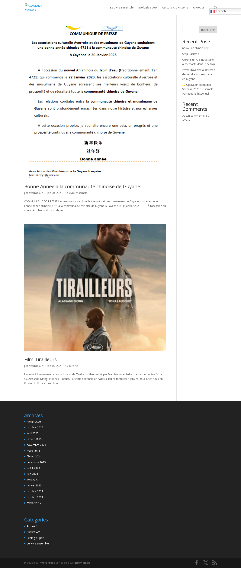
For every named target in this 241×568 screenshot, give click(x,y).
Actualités (33, 526)
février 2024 (34, 456)
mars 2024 (33, 451)
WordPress (47, 562)
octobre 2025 (35, 427)
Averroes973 (36, 193)
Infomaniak (82, 562)
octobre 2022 (35, 491)
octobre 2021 (35, 497)
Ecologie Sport (35, 538)
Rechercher (208, 29)
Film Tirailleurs (40, 359)
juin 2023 (32, 474)
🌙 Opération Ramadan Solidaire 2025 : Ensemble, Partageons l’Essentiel (198, 89)
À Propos (198, 7)
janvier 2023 (34, 485)
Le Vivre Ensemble (121, 7)
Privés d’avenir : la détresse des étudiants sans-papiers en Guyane (198, 74)
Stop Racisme (190, 54)
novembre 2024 (36, 445)
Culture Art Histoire (175, 7)
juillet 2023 (33, 468)
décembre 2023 (36, 462)
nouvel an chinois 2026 (196, 48)
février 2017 (34, 503)
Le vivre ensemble (76, 193)
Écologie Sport (147, 7)
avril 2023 (32, 480)
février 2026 (34, 422)
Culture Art (71, 366)
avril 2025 (32, 433)
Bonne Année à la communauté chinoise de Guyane (82, 186)
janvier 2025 (34, 439)
